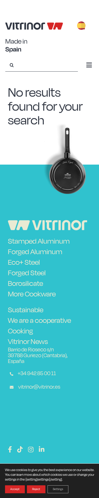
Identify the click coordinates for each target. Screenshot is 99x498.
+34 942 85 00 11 (36, 373)
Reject (36, 489)
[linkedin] (41, 449)
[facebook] (10, 449)
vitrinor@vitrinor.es (38, 387)
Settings (58, 489)
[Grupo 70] (47, 223)
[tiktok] (20, 449)
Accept (15, 489)
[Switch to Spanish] (81, 26)
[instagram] (31, 449)
